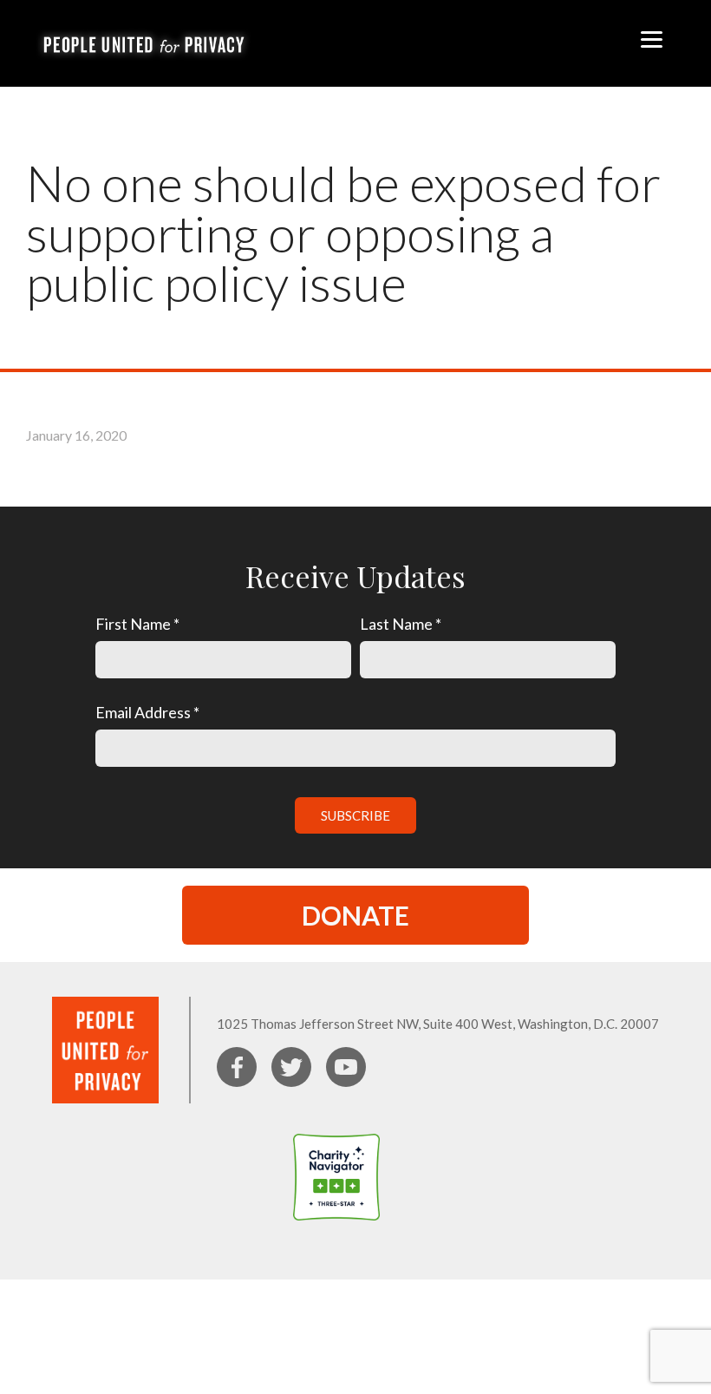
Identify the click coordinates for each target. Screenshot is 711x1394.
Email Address (147, 712)
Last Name (400, 623)
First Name (137, 623)
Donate (355, 915)
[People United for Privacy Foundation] (418, 1231)
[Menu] (651, 37)
